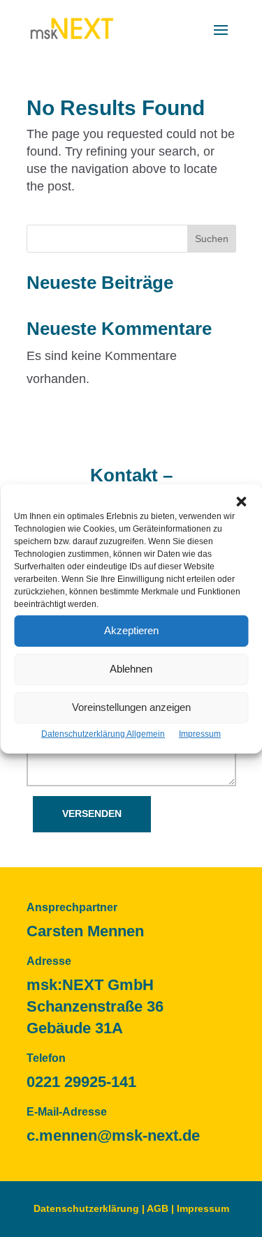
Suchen (211, 238)
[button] (241, 501)
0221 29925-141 (81, 1081)
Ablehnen (131, 669)
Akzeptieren (131, 630)
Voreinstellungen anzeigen (131, 707)
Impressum (200, 733)
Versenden (92, 813)
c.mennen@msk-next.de (113, 1135)
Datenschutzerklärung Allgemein (103, 733)
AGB (157, 1208)
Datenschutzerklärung (86, 1208)
